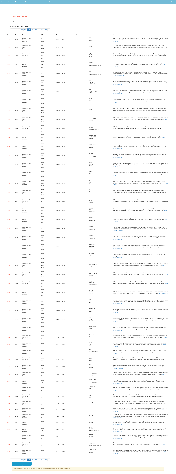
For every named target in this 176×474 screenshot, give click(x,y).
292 (46, 29)
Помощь (45, 2)
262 (32, 29)
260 (25, 29)
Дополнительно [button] (36, 2)
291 (42, 29)
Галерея (27, 2)
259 (22, 29)
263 (36, 29)
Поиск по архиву (19, 2)
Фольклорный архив (7, 2)
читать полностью (118, 49)
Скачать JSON (17, 464)
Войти (171, 2)
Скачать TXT (27, 464)
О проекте (51, 2)
